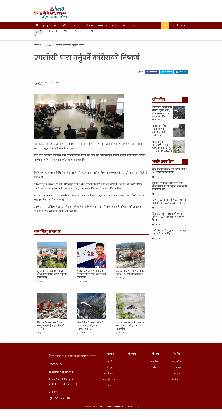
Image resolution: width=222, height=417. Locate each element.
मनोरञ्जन (124, 25)
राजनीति (64, 25)
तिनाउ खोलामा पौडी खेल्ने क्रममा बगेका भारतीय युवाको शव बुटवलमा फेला (168, 217)
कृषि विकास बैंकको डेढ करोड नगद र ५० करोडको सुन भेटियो (169, 171)
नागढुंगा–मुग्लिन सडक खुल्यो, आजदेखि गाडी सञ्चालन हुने (159, 130)
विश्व (109, 385)
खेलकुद (114, 25)
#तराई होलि (79, 31)
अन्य (133, 25)
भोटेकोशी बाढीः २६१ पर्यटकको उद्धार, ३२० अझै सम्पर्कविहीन (130, 272)
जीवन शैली (75, 25)
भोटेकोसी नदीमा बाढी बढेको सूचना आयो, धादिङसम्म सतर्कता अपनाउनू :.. (90, 325)
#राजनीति (53, 31)
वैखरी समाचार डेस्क (52, 82)
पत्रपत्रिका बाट (88, 25)
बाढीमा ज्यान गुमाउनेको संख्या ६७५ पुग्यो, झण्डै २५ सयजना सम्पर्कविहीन (130, 325)
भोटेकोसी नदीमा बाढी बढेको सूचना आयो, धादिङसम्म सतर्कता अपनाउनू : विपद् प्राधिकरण (162, 113)
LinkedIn (182, 72)
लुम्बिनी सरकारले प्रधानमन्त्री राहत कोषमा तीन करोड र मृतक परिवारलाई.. (52, 274)
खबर (55, 25)
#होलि (65, 31)
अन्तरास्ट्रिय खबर (109, 379)
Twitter (168, 72)
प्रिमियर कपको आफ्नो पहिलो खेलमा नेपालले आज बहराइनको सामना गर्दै (91, 274)
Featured (47, 45)
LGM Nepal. (136, 406)
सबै (185, 100)
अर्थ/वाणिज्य (154, 361)
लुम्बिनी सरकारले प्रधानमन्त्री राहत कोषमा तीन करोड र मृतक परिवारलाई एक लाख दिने (169, 186)
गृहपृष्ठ (36, 45)
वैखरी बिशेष (176, 379)
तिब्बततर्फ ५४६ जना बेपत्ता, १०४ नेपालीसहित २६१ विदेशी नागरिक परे (50, 325)
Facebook (153, 72)
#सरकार (94, 31)
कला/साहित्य (102, 25)
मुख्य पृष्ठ (46, 25)
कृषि (154, 367)
